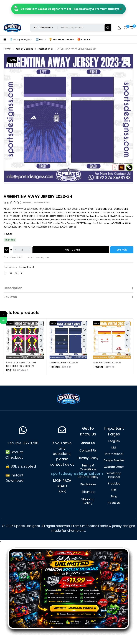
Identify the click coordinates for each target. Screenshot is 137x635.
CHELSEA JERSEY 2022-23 (20, 362)
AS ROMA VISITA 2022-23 (64, 362)
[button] (126, 60)
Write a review (41, 202)
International (45, 48)
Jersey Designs (24, 48)
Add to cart (72, 249)
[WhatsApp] (3, 320)
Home (7, 48)
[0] (131, 27)
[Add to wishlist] (13, 257)
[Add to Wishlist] (6, 250)
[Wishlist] (125, 27)
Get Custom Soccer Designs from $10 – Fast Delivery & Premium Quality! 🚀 (72, 9)
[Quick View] (40, 335)
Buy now (122, 249)
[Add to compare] (38, 257)
